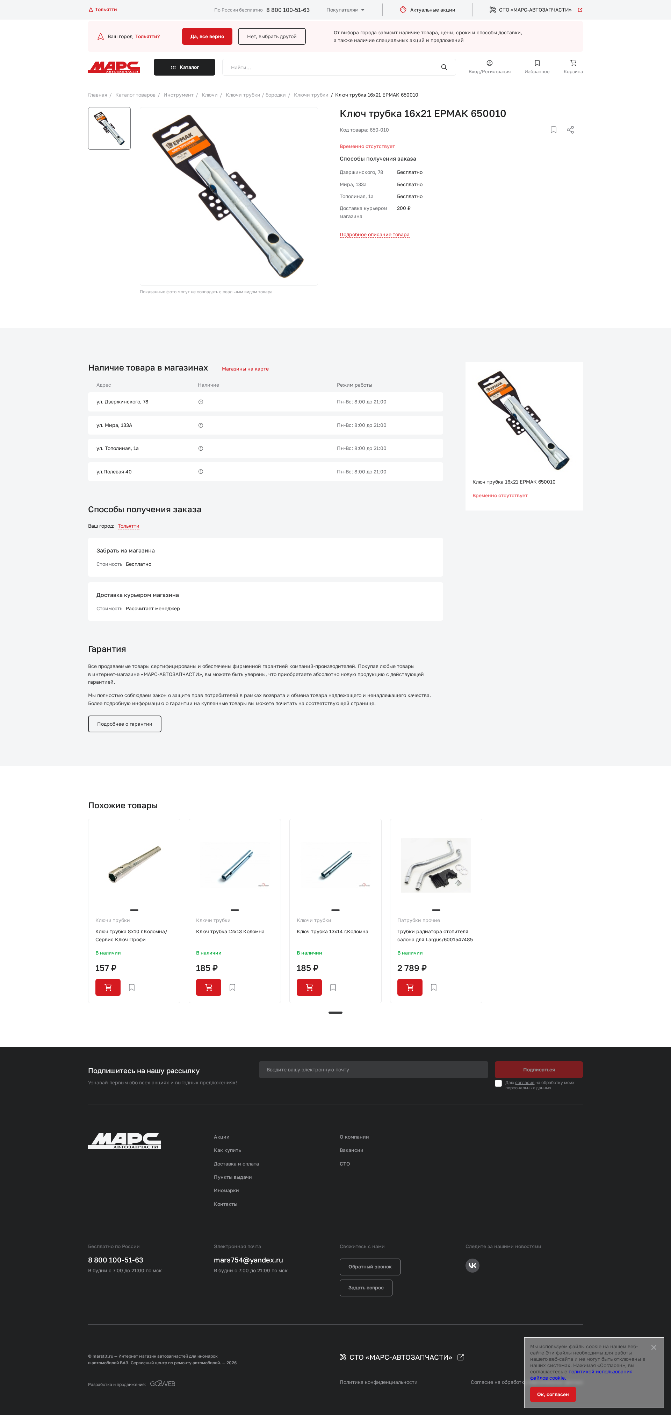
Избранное (537, 71)
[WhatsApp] (568, 138)
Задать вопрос (366, 1287)
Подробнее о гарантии (124, 724)
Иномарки (226, 1190)
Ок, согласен (553, 1394)
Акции (222, 1137)
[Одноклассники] (557, 138)
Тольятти (128, 526)
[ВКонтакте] (545, 138)
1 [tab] (335, 1013)
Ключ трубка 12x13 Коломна (230, 931)
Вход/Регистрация (490, 71)
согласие (524, 1082)
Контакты (225, 1204)
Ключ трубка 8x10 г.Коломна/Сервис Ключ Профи (131, 935)
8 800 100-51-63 (288, 9)
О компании (354, 1137)
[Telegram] (534, 138)
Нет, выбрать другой (272, 36)
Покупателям (342, 10)
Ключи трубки (112, 920)
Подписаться (539, 1069)
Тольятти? (147, 36)
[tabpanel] (134, 911)
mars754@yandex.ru (248, 1259)
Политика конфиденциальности (379, 1382)
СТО (345, 1164)
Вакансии (351, 1150)
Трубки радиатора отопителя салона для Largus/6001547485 (435, 935)
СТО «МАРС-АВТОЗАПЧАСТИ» (535, 10)
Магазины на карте (245, 369)
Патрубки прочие (418, 920)
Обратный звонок (370, 1266)
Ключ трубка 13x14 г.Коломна (332, 931)
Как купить (227, 1150)
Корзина (573, 71)
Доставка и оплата (236, 1164)
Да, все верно (207, 36)
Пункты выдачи (233, 1177)
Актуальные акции (432, 10)
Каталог (189, 67)
